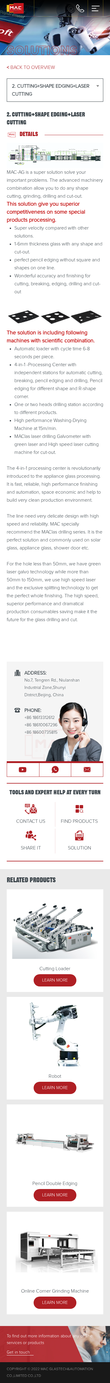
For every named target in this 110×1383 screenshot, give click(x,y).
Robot (55, 1076)
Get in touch (18, 1352)
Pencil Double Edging (54, 1183)
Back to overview (31, 67)
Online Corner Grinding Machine (55, 1291)
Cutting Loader (54, 968)
